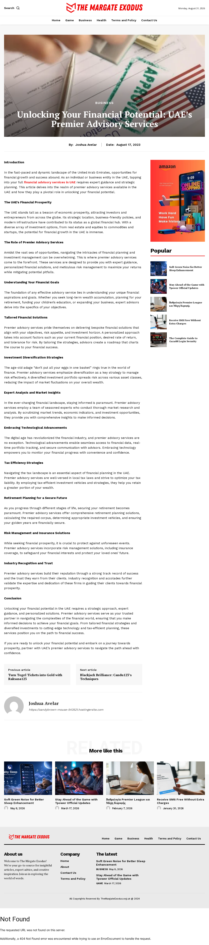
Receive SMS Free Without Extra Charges (185, 322)
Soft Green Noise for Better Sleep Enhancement (185, 268)
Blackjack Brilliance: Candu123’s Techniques (106, 677)
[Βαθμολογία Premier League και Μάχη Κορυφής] (158, 304)
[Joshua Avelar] (14, 706)
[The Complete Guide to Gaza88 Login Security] (158, 339)
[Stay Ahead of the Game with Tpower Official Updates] (158, 286)
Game (99, 883)
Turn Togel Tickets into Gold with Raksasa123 (35, 677)
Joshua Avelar (86, 145)
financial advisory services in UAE (50, 182)
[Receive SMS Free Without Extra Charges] (158, 322)
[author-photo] (6, 808)
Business (104, 103)
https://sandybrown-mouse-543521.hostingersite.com (66, 709)
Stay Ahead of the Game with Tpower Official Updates (186, 286)
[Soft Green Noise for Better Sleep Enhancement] (158, 268)
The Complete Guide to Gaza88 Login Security (183, 340)
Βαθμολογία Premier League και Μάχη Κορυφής (185, 304)
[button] (12, 8)
